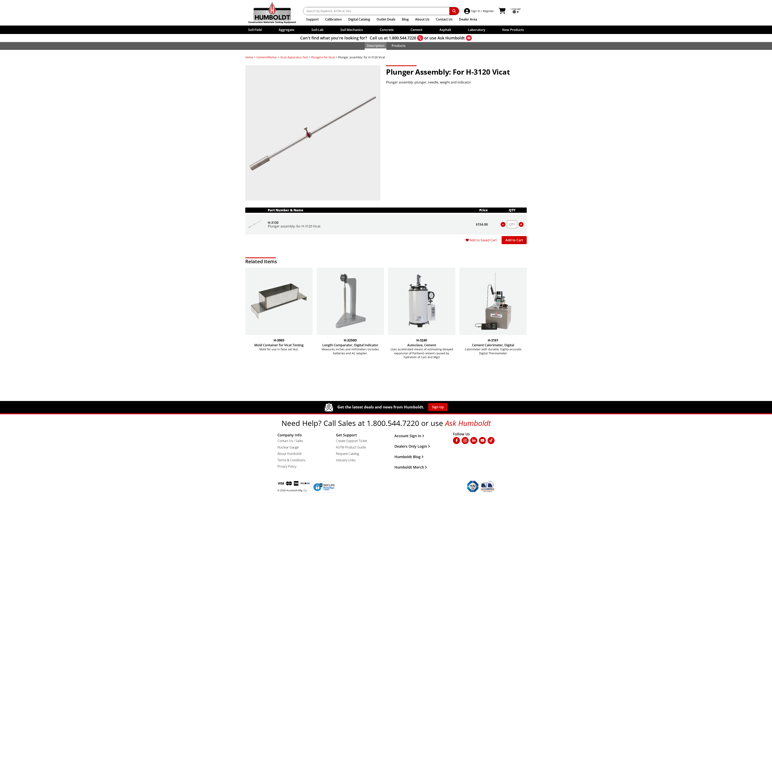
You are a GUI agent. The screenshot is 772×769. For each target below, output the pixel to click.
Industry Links (345, 460)
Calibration (333, 19)
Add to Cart (514, 240)
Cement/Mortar (266, 57)
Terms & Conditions (291, 460)
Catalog (359, 19)
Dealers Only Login (410, 446)
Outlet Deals (386, 19)
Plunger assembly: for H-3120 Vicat (294, 226)
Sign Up (438, 407)
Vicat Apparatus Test (294, 57)
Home (249, 57)
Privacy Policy (286, 466)
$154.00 (482, 224)
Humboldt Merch (409, 467)
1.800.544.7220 (402, 38)
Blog (405, 19)
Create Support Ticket (351, 441)
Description (375, 45)
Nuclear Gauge (288, 447)
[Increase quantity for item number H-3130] (521, 224)
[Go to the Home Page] (275, 13)
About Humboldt (289, 453)
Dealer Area (468, 19)
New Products (513, 30)
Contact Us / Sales (290, 441)
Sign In (475, 11)
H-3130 (273, 222)
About (422, 19)
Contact (444, 19)
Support (312, 19)
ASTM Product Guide (351, 447)
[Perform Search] (454, 11)
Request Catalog (347, 453)
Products (399, 45)
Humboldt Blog (407, 456)
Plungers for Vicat (323, 57)
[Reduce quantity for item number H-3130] (503, 224)
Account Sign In (407, 435)
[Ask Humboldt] (469, 38)
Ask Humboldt (451, 38)
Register (488, 11)
